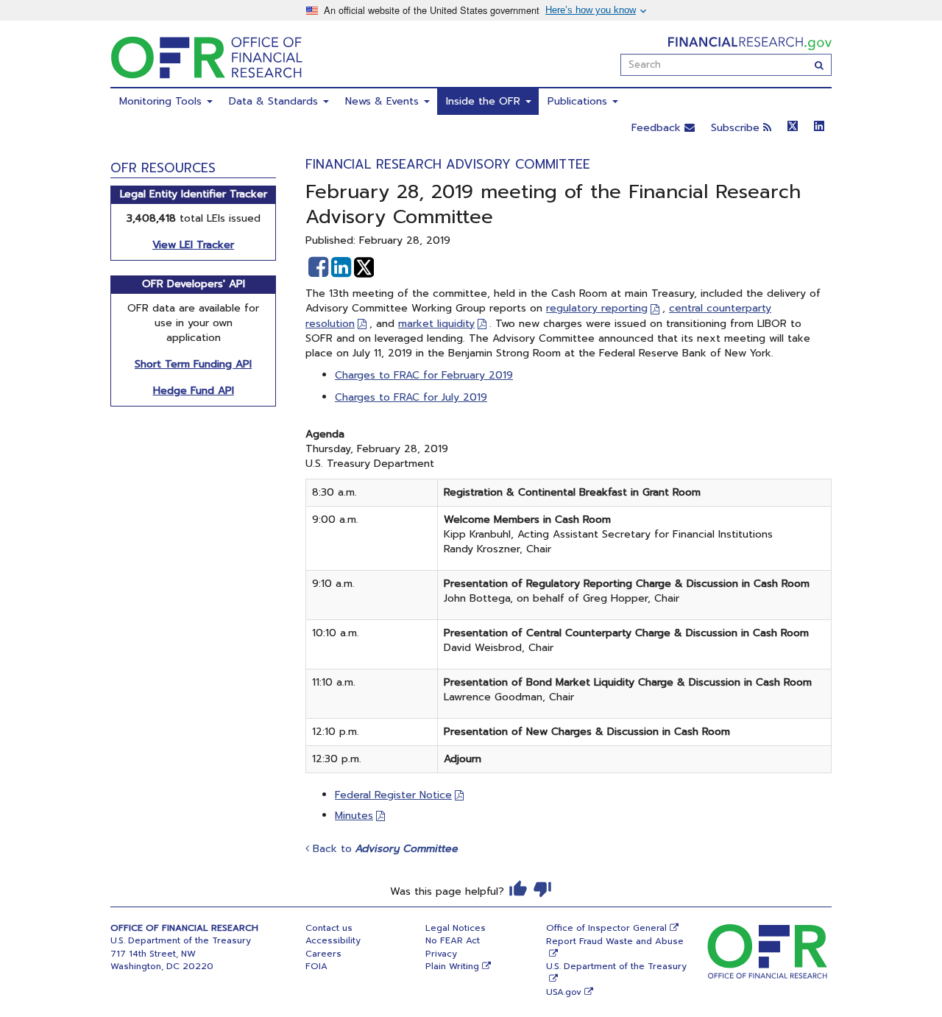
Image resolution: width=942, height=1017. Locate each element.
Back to (383, 848)
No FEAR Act (452, 940)
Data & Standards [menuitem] (275, 101)
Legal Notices (455, 928)
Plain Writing (452, 966)
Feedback (657, 128)
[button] (318, 267)
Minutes (354, 815)
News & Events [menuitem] (383, 101)
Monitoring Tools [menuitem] (162, 101)
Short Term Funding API (193, 364)
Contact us (329, 928)
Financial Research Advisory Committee (447, 164)
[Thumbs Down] (542, 889)
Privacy (441, 953)
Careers (323, 953)
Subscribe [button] (737, 128)
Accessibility (333, 940)
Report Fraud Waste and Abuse (615, 941)
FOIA (316, 966)
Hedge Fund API (193, 390)
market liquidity (436, 323)
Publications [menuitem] (579, 101)
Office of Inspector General (606, 928)
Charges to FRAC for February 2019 (424, 375)
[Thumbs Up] (518, 889)
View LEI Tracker (193, 245)
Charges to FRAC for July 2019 (411, 397)
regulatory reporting (597, 308)
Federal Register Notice (393, 795)
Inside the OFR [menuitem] (485, 101)
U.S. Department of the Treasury (616, 966)
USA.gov (563, 992)
